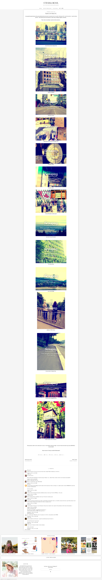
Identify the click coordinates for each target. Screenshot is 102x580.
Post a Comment (27, 529)
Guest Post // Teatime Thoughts (9, 553)
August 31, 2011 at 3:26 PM (32, 494)
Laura (28, 499)
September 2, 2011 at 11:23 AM (32, 528)
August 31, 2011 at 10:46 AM (32, 479)
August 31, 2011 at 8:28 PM (32, 507)
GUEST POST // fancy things (28, 553)
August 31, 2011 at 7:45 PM (32, 503)
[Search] (50, 571)
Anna (28, 504)
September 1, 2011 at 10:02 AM (32, 522)
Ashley (28, 491)
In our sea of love (30, 488)
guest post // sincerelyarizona (68, 553)
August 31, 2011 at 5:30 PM (32, 498)
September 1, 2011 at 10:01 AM (32, 516)
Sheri (28, 470)
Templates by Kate (14, 579)
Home (40, 8)
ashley (28, 517)
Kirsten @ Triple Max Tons (31, 480)
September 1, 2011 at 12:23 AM (32, 512)
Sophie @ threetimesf (30, 508)
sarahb (28, 474)
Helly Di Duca (29, 513)
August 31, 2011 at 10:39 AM (32, 472)
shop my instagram (47, 8)
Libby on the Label (30, 526)
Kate (28, 484)
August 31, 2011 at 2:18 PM (32, 490)
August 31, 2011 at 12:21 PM (32, 483)
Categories (55, 8)
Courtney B (29, 495)
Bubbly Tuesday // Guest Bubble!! (48, 553)
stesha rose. (51, 3)
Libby (28, 523)
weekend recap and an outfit (87, 553)
